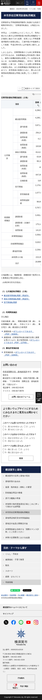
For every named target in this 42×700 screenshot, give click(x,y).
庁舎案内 (21, 678)
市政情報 (9, 582)
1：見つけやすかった (14, 427)
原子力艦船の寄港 (12, 498)
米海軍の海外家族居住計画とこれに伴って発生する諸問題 (22, 505)
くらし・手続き (11, 554)
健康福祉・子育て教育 (14, 560)
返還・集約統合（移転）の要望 (18, 487)
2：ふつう (30, 427)
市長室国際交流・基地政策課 (15, 372)
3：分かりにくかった (14, 441)
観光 (7, 565)
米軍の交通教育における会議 (17, 538)
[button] (27, 3)
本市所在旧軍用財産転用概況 (17, 512)
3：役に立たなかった (14, 452)
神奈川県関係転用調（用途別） (17, 299)
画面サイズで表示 (32, 88)
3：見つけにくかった (14, 430)
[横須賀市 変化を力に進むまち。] (5, 3)
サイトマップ (8, 614)
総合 (20, 3)
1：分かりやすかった (14, 438)
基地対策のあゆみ (12, 481)
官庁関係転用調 (10, 302)
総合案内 (4, 595)
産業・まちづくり (12, 577)
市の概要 (21, 595)
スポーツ (9, 571)
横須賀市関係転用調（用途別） (17, 296)
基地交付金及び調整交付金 (16, 524)
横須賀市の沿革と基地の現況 (17, 476)
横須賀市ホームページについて (15, 607)
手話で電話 (24, 686)
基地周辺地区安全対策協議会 (17, 518)
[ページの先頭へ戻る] (38, 696)
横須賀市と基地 (13, 469)
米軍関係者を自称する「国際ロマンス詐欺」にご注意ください (22, 530)
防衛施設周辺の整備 (13, 493)
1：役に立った (11, 449)
